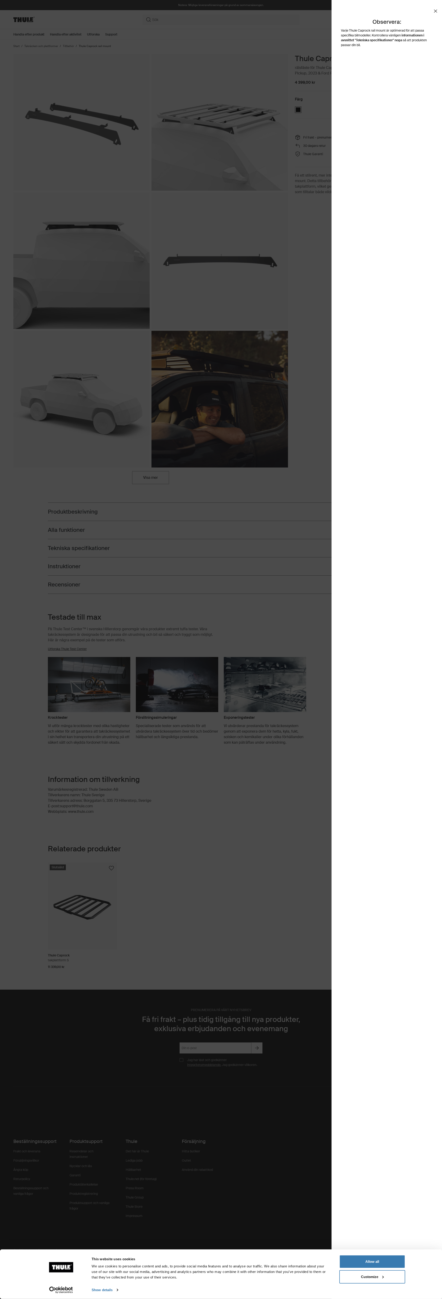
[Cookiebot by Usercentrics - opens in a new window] (61, 1290)
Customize (369, 1276)
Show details (102, 1290)
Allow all (372, 1261)
